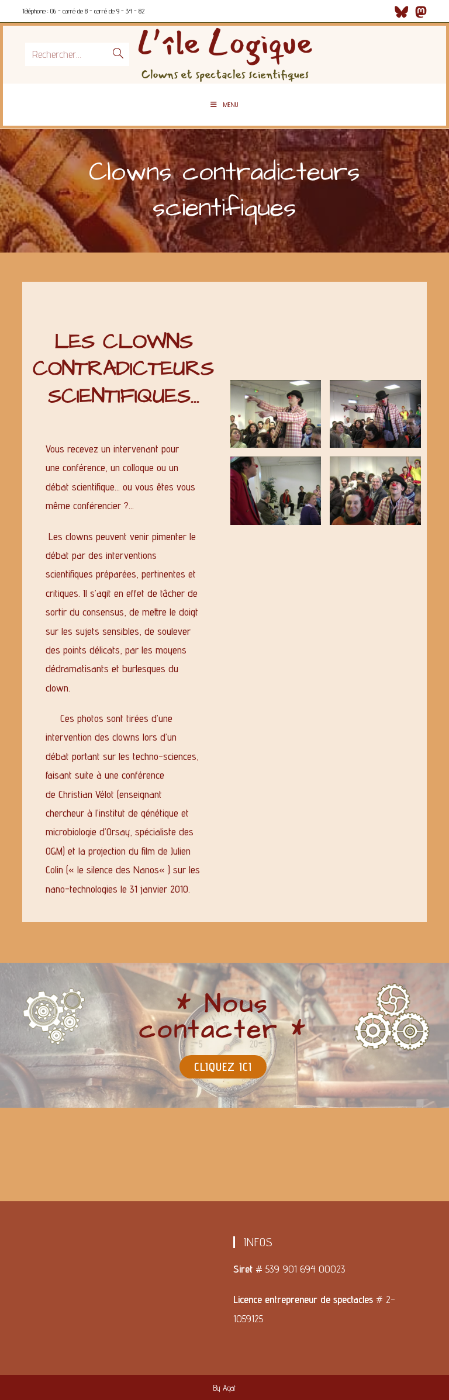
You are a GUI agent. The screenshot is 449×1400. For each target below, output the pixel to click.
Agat (229, 1387)
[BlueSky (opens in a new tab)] (401, 12)
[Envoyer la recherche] (118, 54)
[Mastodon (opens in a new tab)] (419, 12)
